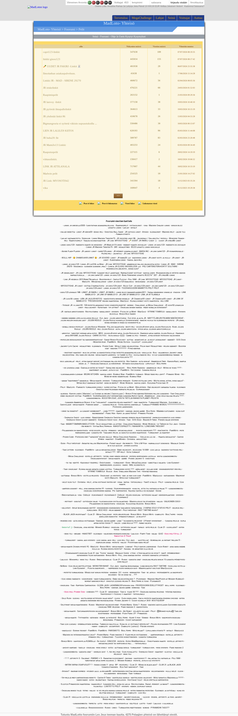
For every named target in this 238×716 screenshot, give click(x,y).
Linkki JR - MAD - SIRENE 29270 (62, 80)
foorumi (69, 29)
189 (159, 52)
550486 (133, 123)
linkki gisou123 (51, 59)
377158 (133, 102)
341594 (133, 180)
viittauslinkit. (50, 159)
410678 (133, 116)
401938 (133, 66)
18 (159, 180)
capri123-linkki (51, 52)
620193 (133, 130)
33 (159, 109)
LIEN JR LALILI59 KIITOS (58, 130)
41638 (134, 73)
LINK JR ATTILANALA (56, 166)
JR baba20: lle (51, 137)
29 (159, 66)
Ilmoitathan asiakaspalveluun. (59, 73)
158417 (133, 159)
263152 (133, 95)
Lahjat (160, 18)
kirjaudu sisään (179, 2)
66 (159, 87)
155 (159, 59)
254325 (133, 173)
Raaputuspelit (50, 152)
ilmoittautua (196, 2)
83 (159, 137)
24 (159, 145)
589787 (133, 137)
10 (159, 173)
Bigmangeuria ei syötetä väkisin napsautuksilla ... (70, 123)
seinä (171, 18)
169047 (133, 188)
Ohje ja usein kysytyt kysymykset (128, 36)
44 (159, 166)
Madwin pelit (50, 173)
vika (45, 188)
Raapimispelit (50, 95)
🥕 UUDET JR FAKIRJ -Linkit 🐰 (62, 66)
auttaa (198, 18)
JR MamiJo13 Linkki (54, 145)
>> (118, 195)
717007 (133, 166)
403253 (133, 145)
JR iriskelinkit (50, 87)
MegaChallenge (142, 18)
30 (159, 123)
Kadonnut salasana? (149, 6)
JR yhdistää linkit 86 (54, 116)
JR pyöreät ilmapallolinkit (57, 109)
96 (159, 130)
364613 (133, 109)
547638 (133, 52)
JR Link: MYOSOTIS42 (56, 180)
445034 (133, 59)
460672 (133, 80)
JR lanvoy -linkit (52, 102)
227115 (133, 152)
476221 (133, 87)
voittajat (184, 18)
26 (159, 116)
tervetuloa (121, 18)
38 (159, 102)
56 (159, 80)
